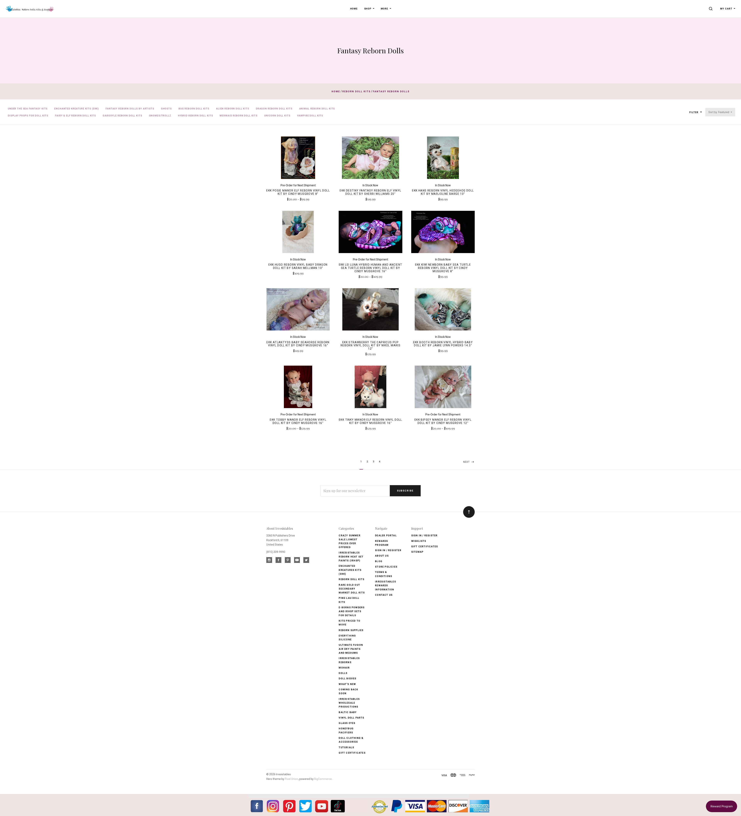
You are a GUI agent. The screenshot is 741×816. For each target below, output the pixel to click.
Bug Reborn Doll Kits (193, 108)
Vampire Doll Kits (310, 115)
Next (467, 462)
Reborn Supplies (351, 630)
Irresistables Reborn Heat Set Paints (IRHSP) (351, 556)
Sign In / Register (388, 550)
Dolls (343, 673)
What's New (347, 684)
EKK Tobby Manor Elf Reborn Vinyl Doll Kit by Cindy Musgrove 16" (298, 421)
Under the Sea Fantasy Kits (27, 108)
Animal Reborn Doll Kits (317, 108)
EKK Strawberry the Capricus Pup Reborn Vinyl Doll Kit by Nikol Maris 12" (370, 345)
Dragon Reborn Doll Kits (274, 108)
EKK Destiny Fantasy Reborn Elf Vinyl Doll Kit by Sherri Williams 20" (370, 192)
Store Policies (386, 566)
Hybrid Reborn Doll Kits (195, 115)
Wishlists (418, 541)
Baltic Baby (348, 712)
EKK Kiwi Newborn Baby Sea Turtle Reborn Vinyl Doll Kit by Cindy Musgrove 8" (443, 268)
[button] (701, 112)
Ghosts (166, 108)
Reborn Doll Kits (351, 579)
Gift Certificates (352, 753)
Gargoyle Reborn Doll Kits (122, 115)
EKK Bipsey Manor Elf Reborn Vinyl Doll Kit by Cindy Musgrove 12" (442, 421)
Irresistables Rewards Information (385, 585)
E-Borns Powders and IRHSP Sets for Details (352, 611)
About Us (382, 555)
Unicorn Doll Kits (277, 115)
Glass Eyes (347, 723)
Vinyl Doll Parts (351, 717)
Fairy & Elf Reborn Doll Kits (75, 115)
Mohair (344, 667)
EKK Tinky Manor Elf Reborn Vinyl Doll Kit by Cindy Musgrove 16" (370, 421)
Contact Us (383, 595)
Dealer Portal (386, 535)
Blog (378, 561)
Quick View (298, 159)
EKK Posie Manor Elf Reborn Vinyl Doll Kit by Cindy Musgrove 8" (298, 192)
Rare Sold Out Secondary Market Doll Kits (352, 589)
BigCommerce (323, 778)
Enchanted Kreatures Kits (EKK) (350, 570)
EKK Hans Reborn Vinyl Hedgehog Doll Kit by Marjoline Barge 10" (443, 192)
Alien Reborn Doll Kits (232, 108)
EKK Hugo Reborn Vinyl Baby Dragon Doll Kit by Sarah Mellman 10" (297, 266)
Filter (694, 112)
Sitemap (417, 552)
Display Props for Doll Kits (28, 115)
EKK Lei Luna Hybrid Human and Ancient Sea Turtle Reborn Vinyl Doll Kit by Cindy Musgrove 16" (370, 268)
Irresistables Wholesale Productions (349, 703)
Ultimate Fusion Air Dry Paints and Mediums (351, 649)
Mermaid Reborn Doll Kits (238, 115)
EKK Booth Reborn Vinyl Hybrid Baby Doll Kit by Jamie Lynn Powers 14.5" (443, 344)
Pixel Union (291, 778)
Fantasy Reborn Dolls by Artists (130, 108)
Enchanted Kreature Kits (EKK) (76, 108)
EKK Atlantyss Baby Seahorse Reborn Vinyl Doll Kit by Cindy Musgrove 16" (298, 344)
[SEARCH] (711, 8)
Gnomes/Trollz (160, 115)
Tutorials (346, 747)
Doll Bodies (347, 678)
